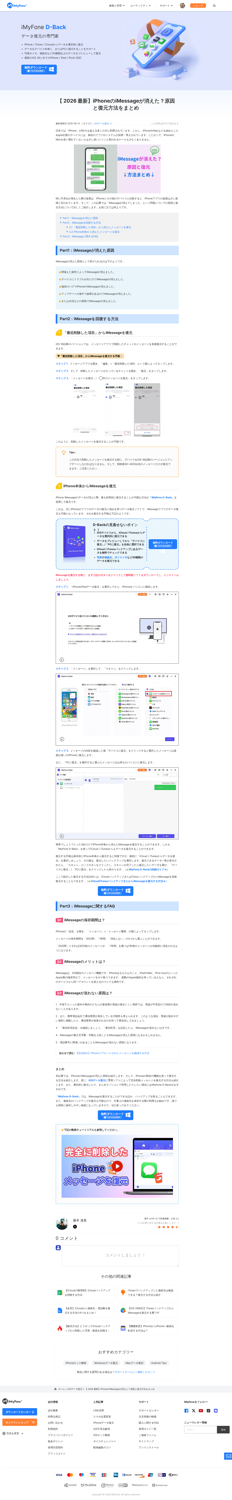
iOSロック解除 (101, 1435)
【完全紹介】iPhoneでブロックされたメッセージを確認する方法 (112, 1053)
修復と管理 (115, 5)
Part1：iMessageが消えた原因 (80, 218)
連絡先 (108, 557)
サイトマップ (146, 1441)
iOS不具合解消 (101, 1428)
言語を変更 (13, 1433)
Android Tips (159, 1363)
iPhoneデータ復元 (103, 1422)
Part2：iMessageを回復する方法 (82, 222)
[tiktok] (208, 1410)
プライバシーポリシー (60, 1435)
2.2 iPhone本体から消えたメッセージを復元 (94, 231)
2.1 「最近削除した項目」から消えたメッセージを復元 (100, 227)
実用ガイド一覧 (147, 1428)
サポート (165, 5)
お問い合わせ (55, 1422)
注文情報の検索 (147, 1416)
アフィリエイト (56, 1453)
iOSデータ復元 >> (103, 123)
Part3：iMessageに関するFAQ (80, 236)
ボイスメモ (121, 557)
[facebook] (186, 1410)
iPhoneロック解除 (76, 1363)
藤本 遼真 (80, 1220)
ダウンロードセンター (18, 1412)
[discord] (216, 1411)
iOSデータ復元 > (76, 1389)
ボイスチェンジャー (104, 1441)
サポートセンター (149, 1410)
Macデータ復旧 (134, 1363)
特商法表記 (54, 1416)
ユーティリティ (139, 5)
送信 (223, 1429)
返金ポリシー (55, 1441)
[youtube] (201, 1410)
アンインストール (149, 1447)
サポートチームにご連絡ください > (135, 1372)
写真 (99, 557)
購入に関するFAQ (149, 1422)
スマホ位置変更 (102, 1416)
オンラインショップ (17, 1422)
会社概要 (53, 1410)
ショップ (198, 5)
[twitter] (194, 1411)
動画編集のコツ (102, 1447)
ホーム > (63, 1389)
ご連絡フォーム (147, 1435)
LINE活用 (98, 1410)
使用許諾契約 (55, 1447)
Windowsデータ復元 (106, 1363)
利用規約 (53, 1428)
